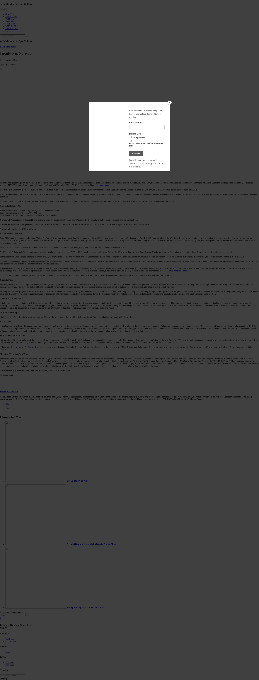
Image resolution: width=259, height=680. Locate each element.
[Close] (170, 103)
